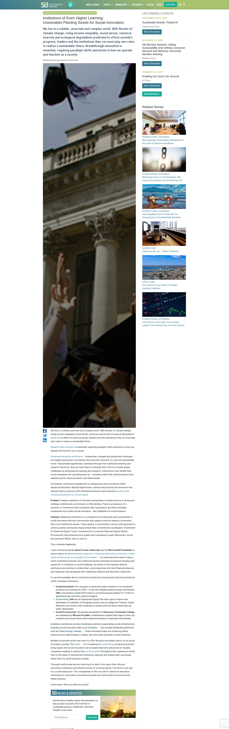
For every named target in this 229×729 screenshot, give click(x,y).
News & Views (93, 4)
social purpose (92, 651)
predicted (55, 437)
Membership (121, 4)
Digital (150, 4)
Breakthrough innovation (63, 447)
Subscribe (170, 4)
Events (107, 4)
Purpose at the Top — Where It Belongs (160, 251)
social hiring (108, 644)
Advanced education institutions (67, 456)
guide (77, 644)
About (160, 4)
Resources (137, 4)
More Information (152, 32)
